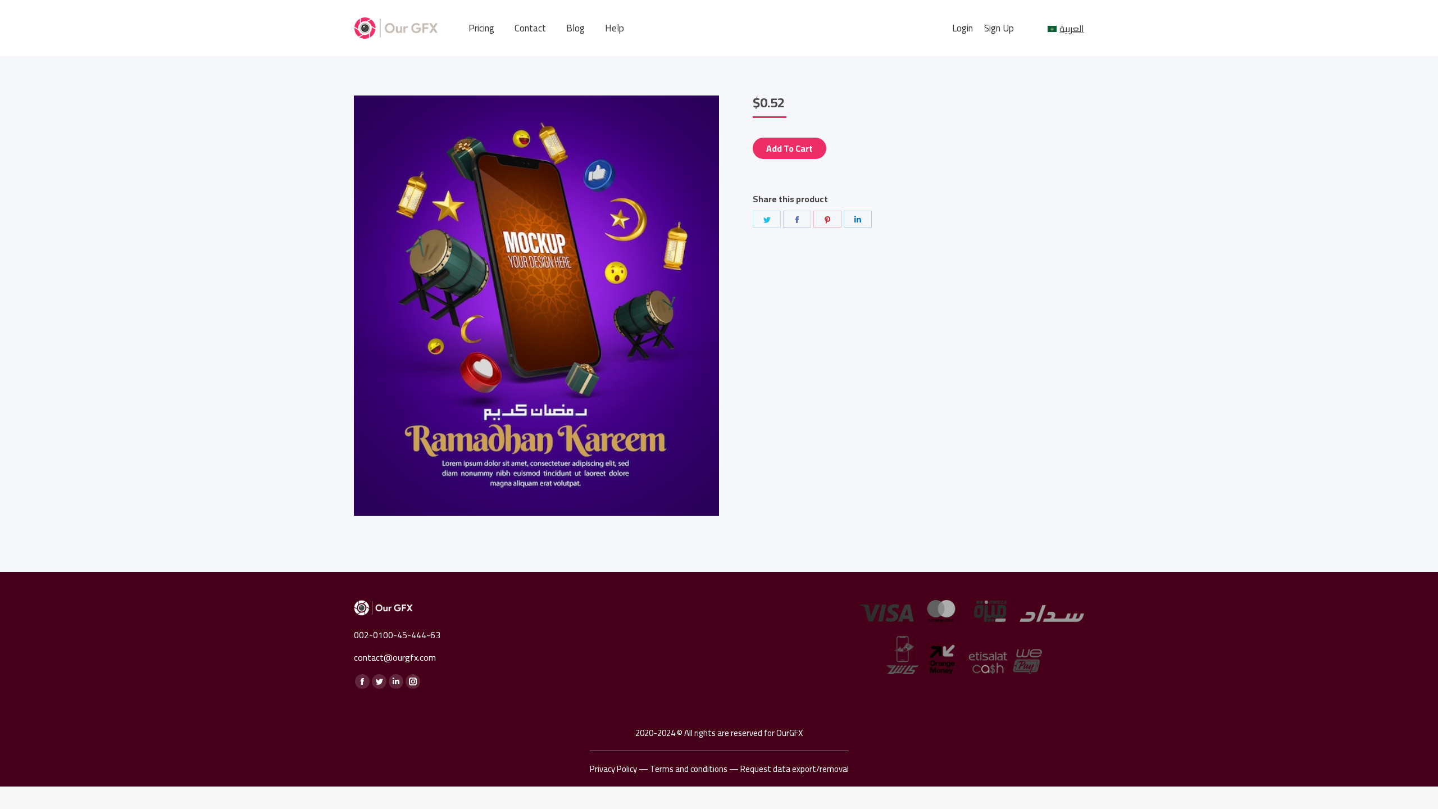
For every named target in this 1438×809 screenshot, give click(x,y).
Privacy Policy (613, 769)
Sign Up (999, 28)
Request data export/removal (794, 769)
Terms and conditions (688, 769)
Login (962, 28)
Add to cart (789, 148)
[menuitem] (481, 28)
